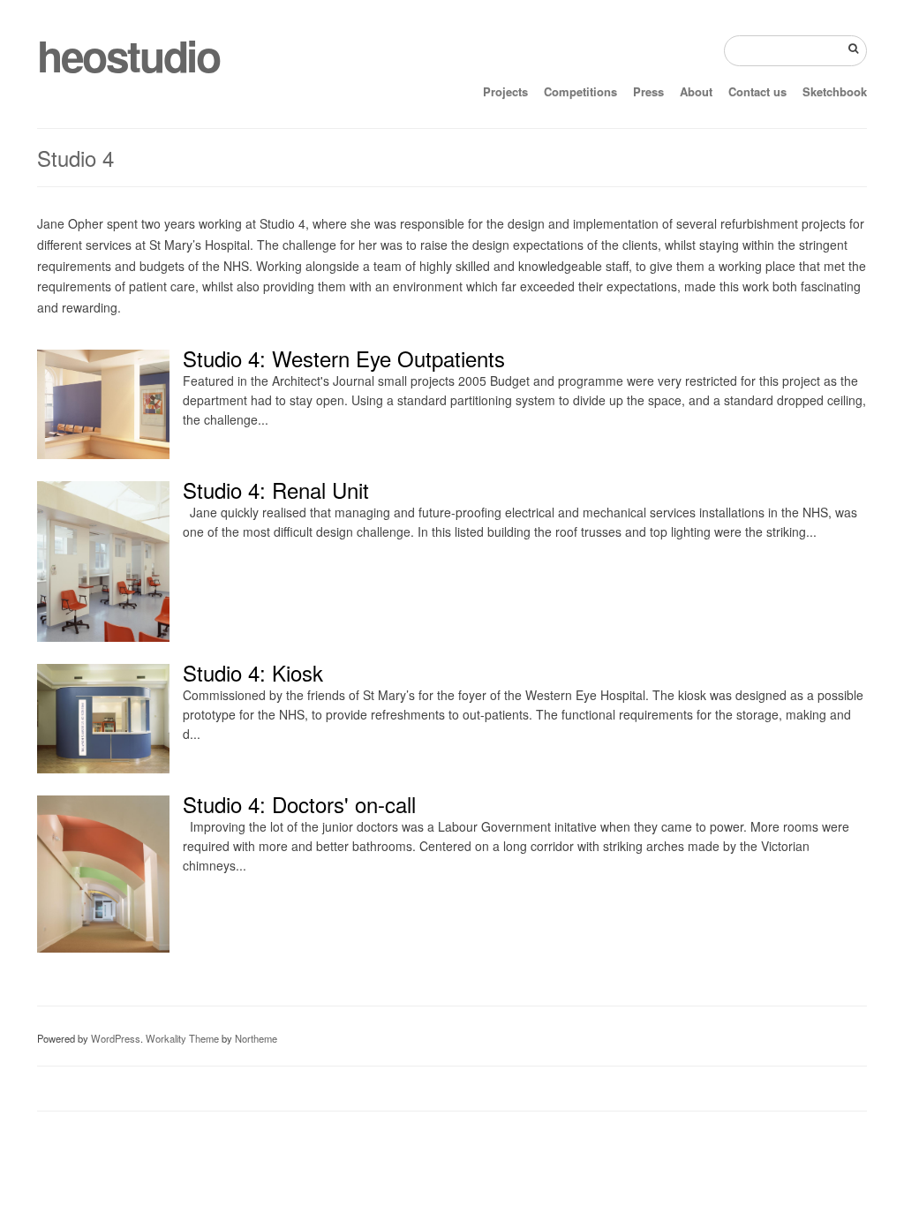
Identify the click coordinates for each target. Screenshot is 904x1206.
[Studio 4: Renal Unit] (103, 636)
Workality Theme (182, 1038)
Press (648, 91)
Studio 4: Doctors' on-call (299, 803)
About (696, 91)
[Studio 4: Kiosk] (103, 768)
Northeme (256, 1038)
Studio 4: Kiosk (253, 672)
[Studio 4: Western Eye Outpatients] (103, 454)
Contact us (757, 91)
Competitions (580, 91)
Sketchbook (834, 91)
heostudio (128, 55)
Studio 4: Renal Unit (276, 489)
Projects (505, 91)
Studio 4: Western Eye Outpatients (344, 358)
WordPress (115, 1038)
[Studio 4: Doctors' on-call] (103, 947)
